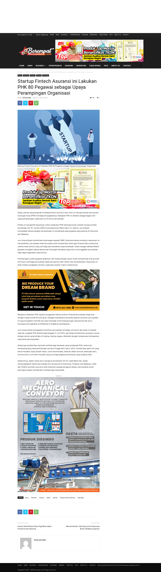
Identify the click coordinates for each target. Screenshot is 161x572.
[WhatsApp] (36, 103)
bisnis (27, 497)
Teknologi (45, 75)
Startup (39, 75)
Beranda (20, 72)
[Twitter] (25, 103)
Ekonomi (26, 75)
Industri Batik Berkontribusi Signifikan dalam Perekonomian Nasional (35, 527)
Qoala (48, 497)
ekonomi (34, 497)
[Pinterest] (30, 103)
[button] (140, 65)
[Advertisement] (80, 16)
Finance (32, 75)
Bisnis (27, 72)
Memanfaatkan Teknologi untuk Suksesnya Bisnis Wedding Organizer (83, 527)
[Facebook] (20, 103)
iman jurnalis (27, 98)
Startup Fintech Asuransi (67, 497)
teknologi (80, 497)
